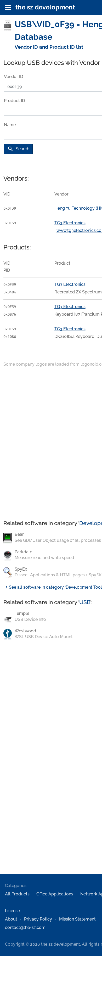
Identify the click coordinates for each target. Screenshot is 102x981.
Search (18, 149)
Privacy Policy (38, 919)
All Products (17, 893)
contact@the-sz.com (25, 927)
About (11, 919)
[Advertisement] (51, 444)
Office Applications (54, 893)
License (12, 910)
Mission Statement (77, 919)
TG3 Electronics (70, 222)
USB (84, 602)
